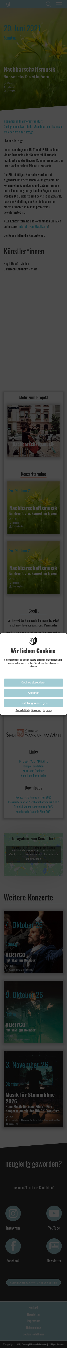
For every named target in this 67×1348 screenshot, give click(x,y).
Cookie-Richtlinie (23, 710)
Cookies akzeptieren (33, 682)
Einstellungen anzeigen (33, 703)
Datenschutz (36, 710)
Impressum (47, 710)
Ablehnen (33, 692)
